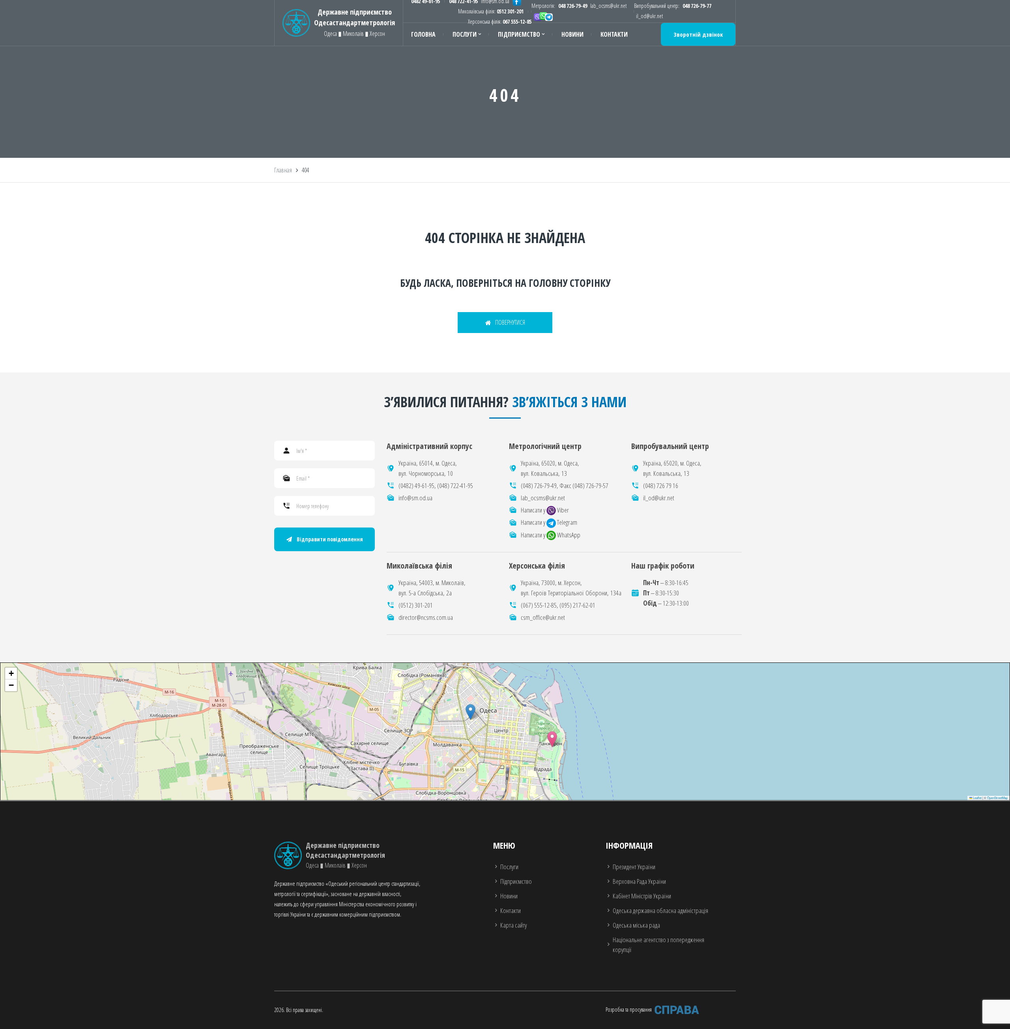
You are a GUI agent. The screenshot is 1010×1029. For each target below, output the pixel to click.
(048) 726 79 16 (660, 485)
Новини (572, 34)
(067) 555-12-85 (539, 605)
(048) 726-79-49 (539, 485)
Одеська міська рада (636, 925)
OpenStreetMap (997, 797)
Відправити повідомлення (330, 539)
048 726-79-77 (697, 5)
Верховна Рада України (639, 881)
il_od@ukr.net (649, 16)
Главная (283, 170)
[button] (552, 739)
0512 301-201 (510, 11)
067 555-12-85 (517, 21)
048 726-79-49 (572, 5)
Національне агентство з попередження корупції (658, 944)
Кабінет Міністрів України (642, 895)
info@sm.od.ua (415, 497)
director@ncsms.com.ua (425, 617)
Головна (423, 34)
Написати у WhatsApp (550, 534)
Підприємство (519, 34)
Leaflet (977, 797)
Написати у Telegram (549, 522)
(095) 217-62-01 (577, 605)
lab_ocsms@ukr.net (608, 5)
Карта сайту (513, 925)
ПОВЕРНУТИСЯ (510, 322)
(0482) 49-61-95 (416, 485)
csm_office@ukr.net (543, 617)
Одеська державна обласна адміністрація (660, 910)
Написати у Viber (545, 509)
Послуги (465, 34)
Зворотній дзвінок (698, 34)
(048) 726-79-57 (590, 485)
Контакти (614, 34)
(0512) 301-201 (415, 605)
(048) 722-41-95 (455, 485)
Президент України (634, 866)
